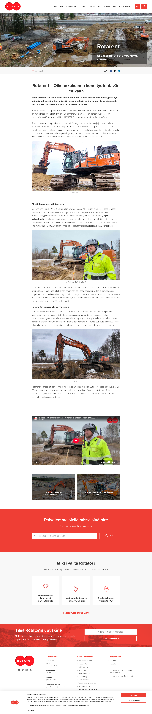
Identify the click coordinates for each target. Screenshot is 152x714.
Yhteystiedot (125, 6)
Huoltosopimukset (85, 673)
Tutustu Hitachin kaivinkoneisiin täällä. (99, 493)
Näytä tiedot (30, 710)
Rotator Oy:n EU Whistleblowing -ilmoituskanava (121, 671)
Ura (114, 6)
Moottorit (72, 6)
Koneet (62, 6)
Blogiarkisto (83, 664)
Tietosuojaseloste (85, 686)
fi (137, 6)
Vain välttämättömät (134, 700)
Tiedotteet (82, 670)
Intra (111, 667)
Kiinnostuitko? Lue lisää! (76, 613)
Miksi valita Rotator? (86, 661)
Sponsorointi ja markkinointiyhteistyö (123, 676)
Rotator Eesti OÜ (85, 680)
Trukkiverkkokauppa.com (87, 683)
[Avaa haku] (144, 6)
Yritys (54, 6)
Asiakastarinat (83, 667)
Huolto (83, 6)
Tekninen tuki (94, 6)
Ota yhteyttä (114, 661)
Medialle (113, 664)
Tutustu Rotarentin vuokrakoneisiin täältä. (53, 493)
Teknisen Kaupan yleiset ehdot (89, 689)
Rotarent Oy (83, 677)
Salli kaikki (134, 695)
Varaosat (107, 6)
